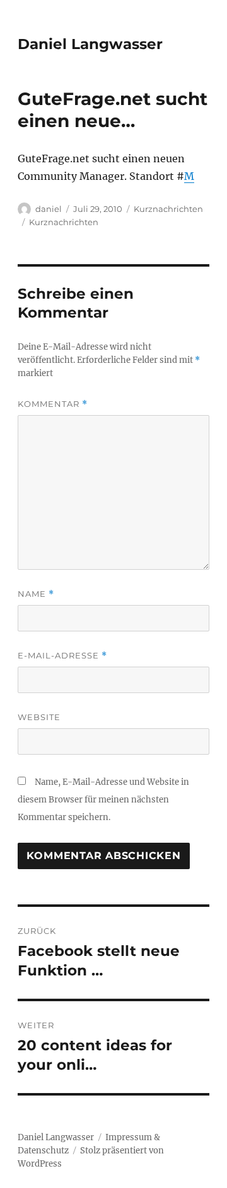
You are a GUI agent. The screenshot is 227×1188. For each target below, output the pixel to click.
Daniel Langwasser (90, 44)
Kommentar (53, 404)
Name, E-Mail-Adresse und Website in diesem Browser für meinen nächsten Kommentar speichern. (103, 800)
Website (39, 717)
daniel (48, 209)
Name (36, 594)
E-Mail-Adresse (62, 655)
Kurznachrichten (168, 209)
